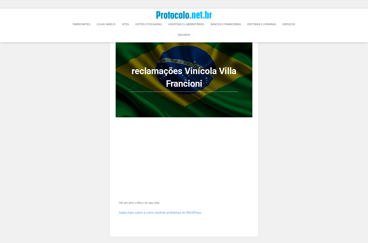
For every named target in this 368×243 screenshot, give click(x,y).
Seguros (184, 34)
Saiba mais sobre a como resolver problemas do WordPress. (160, 212)
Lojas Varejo (106, 24)
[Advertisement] (184, 149)
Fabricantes (81, 24)
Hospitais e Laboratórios (186, 24)
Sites (125, 24)
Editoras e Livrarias (261, 24)
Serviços (288, 24)
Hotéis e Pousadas (148, 24)
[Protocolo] (184, 15)
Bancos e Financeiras (226, 24)
